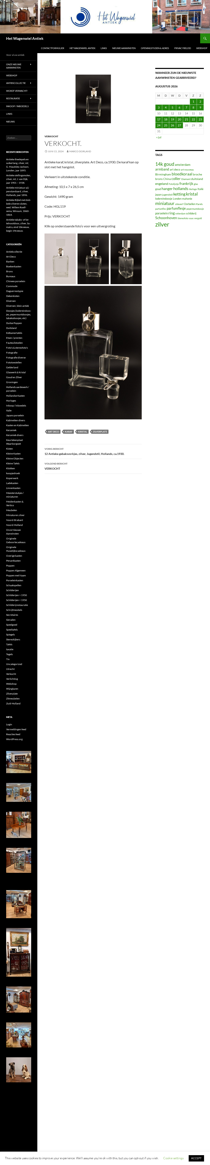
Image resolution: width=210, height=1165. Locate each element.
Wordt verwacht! (17, 90)
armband (162, 169)
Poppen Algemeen (16, 570)
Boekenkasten (13, 266)
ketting (179, 194)
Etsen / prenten (14, 337)
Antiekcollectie (16, 83)
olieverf (179, 204)
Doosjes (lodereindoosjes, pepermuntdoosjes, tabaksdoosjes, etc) (18, 314)
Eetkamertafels (14, 332)
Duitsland (11, 328)
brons (159, 179)
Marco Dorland (80, 151)
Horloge (193, 189)
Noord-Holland (14, 524)
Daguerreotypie (14, 291)
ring (171, 213)
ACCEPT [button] (196, 1158)
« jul (158, 137)
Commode (11, 286)
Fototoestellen (14, 362)
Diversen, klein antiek (17, 305)
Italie (8, 410)
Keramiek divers (14, 435)
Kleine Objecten (14, 458)
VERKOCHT (56, 466)
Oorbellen (189, 204)
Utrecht (10, 669)
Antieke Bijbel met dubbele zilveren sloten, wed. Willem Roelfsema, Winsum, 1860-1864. (18, 207)
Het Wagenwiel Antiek (24, 38)
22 (193, 119)
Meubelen (11, 510)
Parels (199, 204)
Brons (9, 271)
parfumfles (160, 208)
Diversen (11, 300)
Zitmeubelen (13, 698)
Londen (177, 198)
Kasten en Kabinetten (17, 425)
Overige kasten (14, 555)
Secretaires (12, 614)
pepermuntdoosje (195, 208)
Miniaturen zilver (15, 515)
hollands (180, 188)
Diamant (186, 179)
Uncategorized (14, 664)
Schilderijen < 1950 (16, 600)
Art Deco (11, 256)
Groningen (12, 382)
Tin (8, 659)
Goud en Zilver (14, 377)
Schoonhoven (166, 217)
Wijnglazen (12, 688)
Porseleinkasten (14, 580)
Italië (200, 189)
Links (104, 48)
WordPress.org (14, 739)
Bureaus (10, 276)
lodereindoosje (163, 198)
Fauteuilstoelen (14, 342)
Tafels (9, 644)
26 (172, 125)
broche (197, 174)
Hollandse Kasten (15, 395)
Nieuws (10, 121)
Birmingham (163, 174)
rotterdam (180, 213)
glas (196, 183)
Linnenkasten (13, 488)
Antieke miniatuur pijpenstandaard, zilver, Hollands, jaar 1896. (17, 191)
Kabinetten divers (15, 420)
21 (186, 119)
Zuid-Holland (13, 703)
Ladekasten (12, 483)
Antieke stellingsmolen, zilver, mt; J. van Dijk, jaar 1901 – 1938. (18, 179)
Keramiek (11, 430)
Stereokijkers (13, 639)
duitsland (197, 179)
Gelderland (12, 367)
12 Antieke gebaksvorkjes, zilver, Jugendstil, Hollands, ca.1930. (84, 451)
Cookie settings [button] (173, 1158)
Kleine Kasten (13, 453)
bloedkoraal (182, 174)
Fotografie (11, 352)
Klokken (10, 468)
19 (172, 119)
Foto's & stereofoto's (17, 347)
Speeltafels (12, 629)
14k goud (164, 164)
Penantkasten (13, 560)
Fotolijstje (174, 184)
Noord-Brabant (14, 520)
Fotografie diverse (16, 357)
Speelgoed (11, 624)
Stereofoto (183, 218)
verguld (198, 218)
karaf (68, 431)
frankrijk (186, 183)
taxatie (9, 649)
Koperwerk (12, 478)
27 (179, 125)
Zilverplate (12, 693)
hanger (167, 189)
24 (158, 125)
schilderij (191, 213)
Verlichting (12, 678)
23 (200, 119)
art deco (53, 431)
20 (179, 119)
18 (165, 119)
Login (9, 724)
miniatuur (165, 203)
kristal (82, 431)
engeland (161, 183)
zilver (162, 224)
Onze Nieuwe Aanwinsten (13, 66)
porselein (161, 213)
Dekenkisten (12, 296)
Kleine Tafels (12, 463)
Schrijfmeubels (14, 609)
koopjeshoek (13, 473)
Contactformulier (52, 48)
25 (165, 125)
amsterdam (182, 164)
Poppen (10, 565)
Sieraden (11, 619)
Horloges (11, 400)
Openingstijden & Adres (155, 48)
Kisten (9, 448)
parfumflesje (176, 208)
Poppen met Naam (16, 575)
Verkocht (51, 136)
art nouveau (187, 169)
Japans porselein (15, 415)
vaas (191, 218)
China (167, 179)
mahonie (187, 198)
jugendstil (167, 194)
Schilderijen (12, 590)
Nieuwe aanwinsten (124, 48)
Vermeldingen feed (16, 729)
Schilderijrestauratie (17, 605)
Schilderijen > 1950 (16, 595)
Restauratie (13, 98)
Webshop (201, 48)
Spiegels (10, 634)
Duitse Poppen (14, 323)
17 (158, 119)
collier (176, 178)
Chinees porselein (15, 281)
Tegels (9, 654)
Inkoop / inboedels (17, 106)
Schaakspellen (13, 585)
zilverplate (100, 431)
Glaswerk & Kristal (16, 372)
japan (158, 194)
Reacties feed (13, 734)
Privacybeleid (182, 48)
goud (158, 189)
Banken (10, 261)
